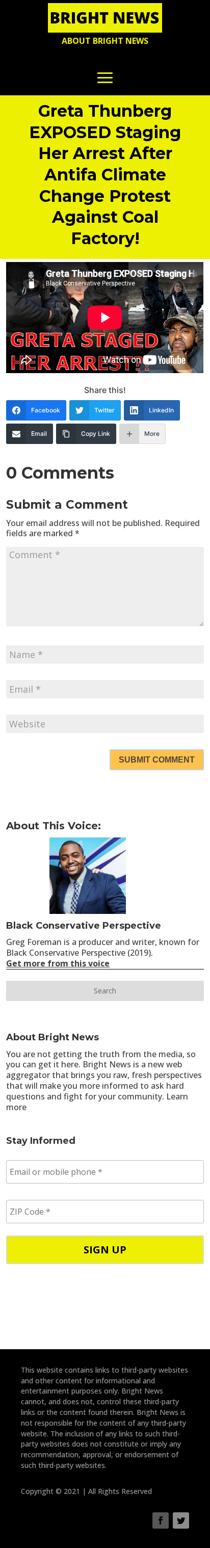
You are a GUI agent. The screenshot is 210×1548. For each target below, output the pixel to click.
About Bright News (105, 40)
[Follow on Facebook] (160, 1520)
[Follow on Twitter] (181, 1520)
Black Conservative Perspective (83, 925)
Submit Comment (157, 759)
